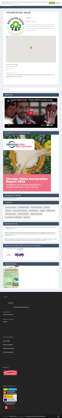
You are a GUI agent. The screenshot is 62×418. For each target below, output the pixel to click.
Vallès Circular (13, 416)
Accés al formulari (8, 314)
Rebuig (58, 3)
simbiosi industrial (36, 214)
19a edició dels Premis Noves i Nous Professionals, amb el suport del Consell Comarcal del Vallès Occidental (30, 228)
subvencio (27, 217)
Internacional (33, 210)
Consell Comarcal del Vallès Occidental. (36, 416)
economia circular (36, 207)
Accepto (52, 3)
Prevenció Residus (11, 214)
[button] (31, 48)
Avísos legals (6, 341)
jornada (42, 210)
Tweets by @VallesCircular (10, 198)
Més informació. (15, 4)
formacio (8, 210)
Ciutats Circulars (11, 207)
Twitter (5, 321)
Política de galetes (8, 344)
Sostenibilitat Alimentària (13, 217)
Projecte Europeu (23, 214)
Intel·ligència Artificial (20, 210)
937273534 (10, 303)
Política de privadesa (8, 348)
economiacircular (23, 207)
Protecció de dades (8, 352)
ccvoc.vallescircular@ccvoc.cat (21, 307)
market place (51, 210)
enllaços (47, 207)
